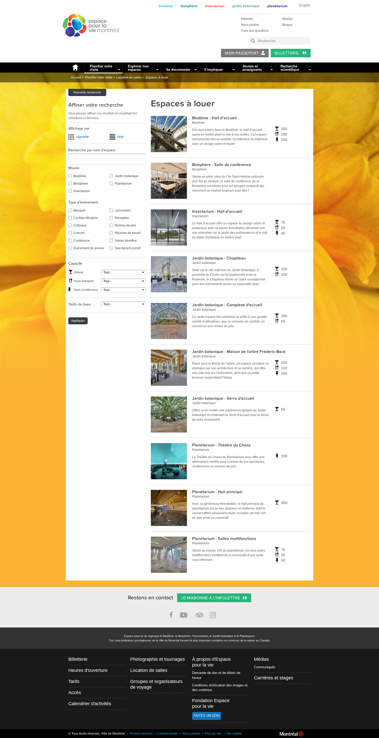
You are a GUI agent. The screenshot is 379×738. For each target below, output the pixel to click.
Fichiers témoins (141, 733)
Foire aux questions (255, 31)
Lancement (122, 210)
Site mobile (234, 733)
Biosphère (189, 6)
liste (120, 137)
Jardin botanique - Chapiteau (219, 258)
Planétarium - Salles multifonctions (224, 538)
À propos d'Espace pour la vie (211, 662)
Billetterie (287, 53)
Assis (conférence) (86, 289)
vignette (82, 137)
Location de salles (129, 77)
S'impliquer (213, 70)
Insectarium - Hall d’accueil (217, 211)
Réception (122, 218)
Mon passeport (242, 53)
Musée (73, 168)
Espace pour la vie (87, 41)
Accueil (75, 67)
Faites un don (206, 716)
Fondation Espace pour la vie (210, 703)
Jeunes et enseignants (252, 68)
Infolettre (247, 19)
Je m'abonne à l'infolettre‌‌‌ (210, 598)
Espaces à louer (157, 77)
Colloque (79, 225)
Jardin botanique (246, 6)
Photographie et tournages (157, 659)
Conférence (81, 240)
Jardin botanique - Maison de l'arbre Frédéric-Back (238, 351)
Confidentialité (167, 733)
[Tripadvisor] (199, 613)
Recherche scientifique (290, 68)
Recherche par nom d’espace (92, 150)
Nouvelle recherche (87, 92)
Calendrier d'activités (89, 703)
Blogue (287, 25)
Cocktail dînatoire (85, 218)
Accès (74, 692)
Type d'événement (83, 202)
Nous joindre (250, 25)
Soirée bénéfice (126, 240)
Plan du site (213, 733)
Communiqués (264, 667)
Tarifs (73, 681)
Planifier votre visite (101, 68)
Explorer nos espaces (138, 68)
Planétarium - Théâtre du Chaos (221, 445)
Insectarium (215, 6)
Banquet (79, 210)
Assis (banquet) (84, 280)
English (304, 5)
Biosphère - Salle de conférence (221, 164)
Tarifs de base (79, 304)
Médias (287, 19)
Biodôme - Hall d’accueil (214, 118)
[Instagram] (214, 614)
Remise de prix (125, 225)
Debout (78, 272)
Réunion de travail (128, 233)
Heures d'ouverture (88, 670)
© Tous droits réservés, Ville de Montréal (96, 733)
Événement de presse (88, 248)
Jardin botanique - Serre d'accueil (223, 398)
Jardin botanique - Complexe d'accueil (227, 305)
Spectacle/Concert (128, 248)
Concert (79, 233)
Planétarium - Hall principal (217, 491)
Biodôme (166, 6)
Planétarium (277, 6)
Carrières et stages (273, 677)
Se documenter (178, 70)
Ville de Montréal (291, 733)
